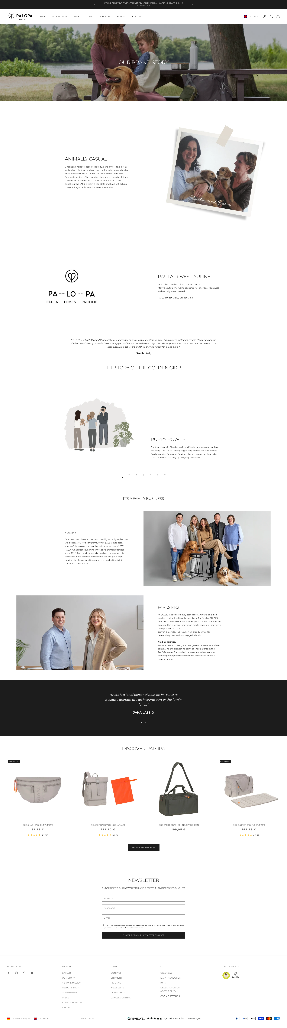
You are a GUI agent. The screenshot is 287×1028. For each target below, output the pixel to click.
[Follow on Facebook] (8, 972)
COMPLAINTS (118, 992)
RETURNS (116, 982)
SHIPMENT (116, 977)
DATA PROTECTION (170, 977)
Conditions (166, 973)
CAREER (66, 973)
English (252, 16)
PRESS (65, 997)
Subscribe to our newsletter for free (143, 935)
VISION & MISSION (71, 982)
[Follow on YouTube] (31, 972)
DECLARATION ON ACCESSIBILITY (170, 989)
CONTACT (116, 973)
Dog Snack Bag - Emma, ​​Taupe (38, 825)
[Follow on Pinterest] (24, 972)
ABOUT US (121, 16)
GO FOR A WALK (59, 16)
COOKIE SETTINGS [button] (170, 996)
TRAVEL (77, 16)
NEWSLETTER (118, 987)
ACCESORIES (104, 16)
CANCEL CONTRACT (121, 997)
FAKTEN (66, 1007)
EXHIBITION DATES (72, 1002)
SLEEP (43, 16)
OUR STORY (68, 977)
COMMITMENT (69, 992)
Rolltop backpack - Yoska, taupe (108, 825)
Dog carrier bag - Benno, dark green (179, 825)
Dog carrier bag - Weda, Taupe (249, 825)
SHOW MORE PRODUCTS (143, 847)
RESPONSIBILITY (71, 987)
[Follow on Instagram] (16, 972)
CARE (89, 16)
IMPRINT (164, 982)
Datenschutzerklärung (156, 925)
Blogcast (137, 16)
